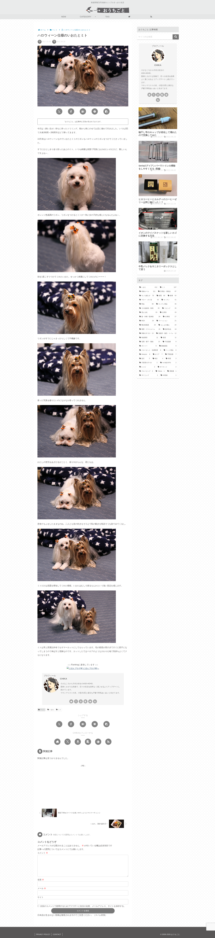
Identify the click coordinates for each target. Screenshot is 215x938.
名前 (40, 880)
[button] (106, 111)
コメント (42, 853)
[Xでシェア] (59, 111)
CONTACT (57, 934)
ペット (42, 710)
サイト (40, 897)
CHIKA (63, 678)
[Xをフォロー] (76, 701)
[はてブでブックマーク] (83, 111)
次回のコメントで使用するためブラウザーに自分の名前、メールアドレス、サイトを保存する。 (83, 906)
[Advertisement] (82, 785)
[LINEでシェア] (95, 111)
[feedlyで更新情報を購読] (90, 701)
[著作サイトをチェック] (71, 701)
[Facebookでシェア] (71, 111)
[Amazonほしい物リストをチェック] (81, 701)
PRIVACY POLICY (43, 934)
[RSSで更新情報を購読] (95, 701)
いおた (52, 710)
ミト (59, 710)
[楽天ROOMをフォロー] (85, 701)
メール (41, 888)
